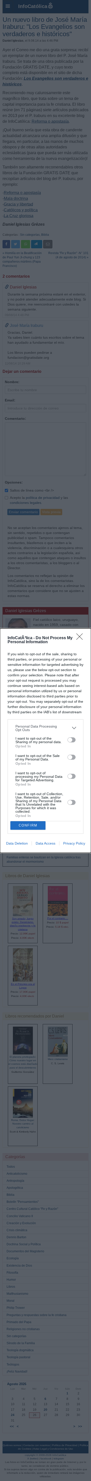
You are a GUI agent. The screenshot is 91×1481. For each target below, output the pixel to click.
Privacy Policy (74, 843)
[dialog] (45, 740)
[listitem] (45, 728)
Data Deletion (17, 843)
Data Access (45, 843)
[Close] (81, 638)
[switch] (71, 739)
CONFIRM (28, 825)
